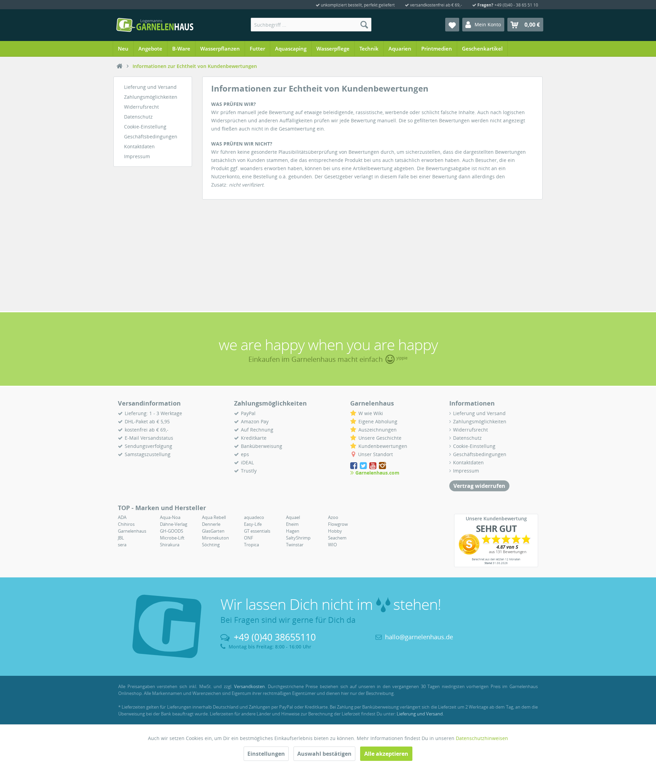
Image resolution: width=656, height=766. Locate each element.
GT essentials (257, 531)
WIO (332, 545)
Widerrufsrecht (141, 107)
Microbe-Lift (172, 538)
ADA (122, 517)
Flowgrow (338, 524)
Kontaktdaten (139, 146)
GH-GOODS (171, 531)
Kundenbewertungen (382, 446)
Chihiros (126, 524)
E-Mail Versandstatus (149, 438)
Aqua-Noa (170, 517)
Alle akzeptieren (386, 753)
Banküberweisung (261, 446)
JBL (121, 538)
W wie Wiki (370, 413)
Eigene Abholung (377, 421)
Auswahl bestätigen (324, 753)
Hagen (292, 531)
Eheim (292, 524)
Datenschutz (138, 116)
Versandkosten (249, 686)
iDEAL (247, 462)
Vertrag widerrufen (479, 486)
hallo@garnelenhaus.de (419, 637)
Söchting (211, 545)
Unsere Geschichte (379, 438)
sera (122, 545)
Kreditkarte (253, 438)
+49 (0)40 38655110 (275, 637)
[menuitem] (311, 24)
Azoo (333, 517)
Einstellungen (266, 753)
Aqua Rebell (214, 517)
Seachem (337, 538)
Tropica (251, 545)
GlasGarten (213, 531)
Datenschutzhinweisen (482, 738)
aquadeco (254, 517)
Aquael (293, 517)
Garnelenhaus (132, 531)
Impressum (137, 156)
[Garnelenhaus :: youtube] (373, 466)
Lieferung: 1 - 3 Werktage (153, 413)
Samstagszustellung (147, 454)
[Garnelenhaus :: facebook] (354, 466)
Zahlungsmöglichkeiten (150, 97)
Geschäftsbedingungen (150, 136)
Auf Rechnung (257, 429)
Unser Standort (375, 454)
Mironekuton (215, 538)
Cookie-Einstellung (145, 126)
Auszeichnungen (377, 429)
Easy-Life (253, 524)
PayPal (248, 413)
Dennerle (211, 524)
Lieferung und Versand (150, 87)
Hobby (335, 531)
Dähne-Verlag (173, 524)
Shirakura (169, 545)
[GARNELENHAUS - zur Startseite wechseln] (154, 25)
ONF (248, 538)
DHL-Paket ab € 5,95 (147, 421)
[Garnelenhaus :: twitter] (364, 466)
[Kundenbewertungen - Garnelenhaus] (496, 544)
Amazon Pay (255, 421)
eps (245, 454)
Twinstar (294, 545)
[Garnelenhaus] (119, 66)
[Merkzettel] (452, 24)
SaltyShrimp (298, 538)
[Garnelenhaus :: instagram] (382, 466)
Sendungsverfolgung (148, 446)
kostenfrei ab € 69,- (146, 429)
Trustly (249, 470)
